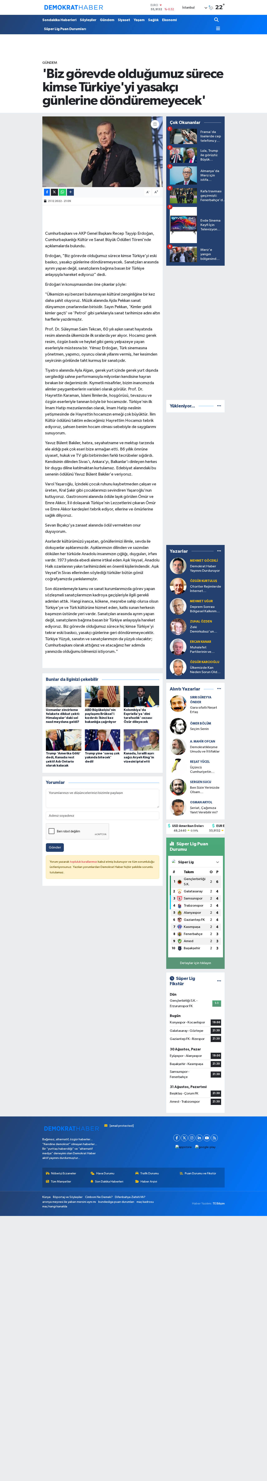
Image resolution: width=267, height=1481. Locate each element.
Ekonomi (169, 20)
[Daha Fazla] (70, 192)
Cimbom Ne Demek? (99, 1197)
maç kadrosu (145, 1201)
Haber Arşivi (149, 1181)
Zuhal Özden (201, 621)
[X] (184, 1137)
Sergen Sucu (200, 782)
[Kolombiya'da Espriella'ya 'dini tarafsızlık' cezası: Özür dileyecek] (141, 696)
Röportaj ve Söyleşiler (68, 1197)
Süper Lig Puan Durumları (65, 29)
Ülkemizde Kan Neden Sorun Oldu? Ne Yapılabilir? (205, 670)
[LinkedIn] (199, 1137)
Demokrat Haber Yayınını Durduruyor (205, 569)
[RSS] (214, 1137)
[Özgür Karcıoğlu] (178, 667)
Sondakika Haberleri (59, 20)
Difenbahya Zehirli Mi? (130, 1197)
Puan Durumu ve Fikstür (200, 1173)
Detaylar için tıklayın (195, 963)
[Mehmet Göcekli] (178, 566)
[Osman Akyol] (178, 807)
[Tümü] (219, 406)
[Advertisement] (197, 332)
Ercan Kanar (200, 641)
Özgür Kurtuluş (203, 581)
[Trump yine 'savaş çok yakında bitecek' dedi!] (102, 740)
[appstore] (184, 1147)
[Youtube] (206, 1137)
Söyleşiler (88, 20)
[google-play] (205, 1147)
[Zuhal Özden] (178, 626)
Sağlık (153, 20)
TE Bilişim (219, 1203)
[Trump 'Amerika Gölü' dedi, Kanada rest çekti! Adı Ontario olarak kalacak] (63, 740)
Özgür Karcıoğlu (204, 662)
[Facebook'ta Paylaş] (47, 192)
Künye (46, 1197)
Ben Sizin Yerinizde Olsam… (204, 790)
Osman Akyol (201, 802)
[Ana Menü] (217, 28)
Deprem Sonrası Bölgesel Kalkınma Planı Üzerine (204, 609)
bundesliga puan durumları (116, 1201)
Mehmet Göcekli (204, 560)
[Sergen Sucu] (178, 787)
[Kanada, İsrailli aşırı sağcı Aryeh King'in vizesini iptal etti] (141, 740)
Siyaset (124, 20)
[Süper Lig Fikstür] (219, 981)
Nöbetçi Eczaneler (63, 1173)
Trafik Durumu (149, 1173)
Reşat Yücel (200, 761)
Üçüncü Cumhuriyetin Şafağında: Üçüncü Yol (204, 770)
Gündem (107, 20)
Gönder (55, 847)
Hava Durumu (105, 1173)
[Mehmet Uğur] (178, 606)
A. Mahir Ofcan (202, 741)
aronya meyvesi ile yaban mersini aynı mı (69, 1201)
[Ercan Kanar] (178, 647)
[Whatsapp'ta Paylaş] (62, 192)
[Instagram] (191, 1137)
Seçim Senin (199, 729)
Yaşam (139, 20)
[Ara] (216, 20)
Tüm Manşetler (61, 1181)
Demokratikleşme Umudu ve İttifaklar (205, 749)
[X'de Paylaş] (54, 192)
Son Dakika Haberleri (109, 1181)
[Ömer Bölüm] (178, 726)
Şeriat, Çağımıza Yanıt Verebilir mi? (204, 810)
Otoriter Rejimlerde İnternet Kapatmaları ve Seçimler (205, 589)
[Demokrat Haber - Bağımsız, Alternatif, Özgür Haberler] (73, 7)
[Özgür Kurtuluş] (178, 586)
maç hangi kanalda (54, 1206)
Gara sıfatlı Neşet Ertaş (203, 710)
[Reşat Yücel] (178, 767)
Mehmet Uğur (201, 601)
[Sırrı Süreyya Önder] (178, 703)
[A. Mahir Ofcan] (178, 746)
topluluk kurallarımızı (84, 861)
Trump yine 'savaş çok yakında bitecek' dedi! (102, 757)
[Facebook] (176, 1137)
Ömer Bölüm (200, 723)
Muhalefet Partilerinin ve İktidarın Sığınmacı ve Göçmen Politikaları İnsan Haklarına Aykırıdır (204, 650)
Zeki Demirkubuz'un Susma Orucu (202, 629)
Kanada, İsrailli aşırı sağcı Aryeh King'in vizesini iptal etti (139, 757)
